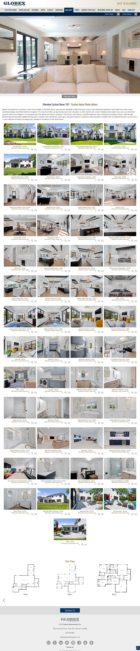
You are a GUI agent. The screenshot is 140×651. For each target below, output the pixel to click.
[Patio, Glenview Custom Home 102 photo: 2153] (82, 544)
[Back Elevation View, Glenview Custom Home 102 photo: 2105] (31, 179)
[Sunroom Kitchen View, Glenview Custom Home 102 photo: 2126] (65, 331)
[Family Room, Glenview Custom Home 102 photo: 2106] (65, 179)
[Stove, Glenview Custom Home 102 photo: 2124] (132, 301)
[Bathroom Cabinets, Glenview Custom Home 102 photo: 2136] (132, 392)
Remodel (59, 10)
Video (77, 10)
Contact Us (70, 610)
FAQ (123, 10)
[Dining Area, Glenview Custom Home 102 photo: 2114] (65, 240)
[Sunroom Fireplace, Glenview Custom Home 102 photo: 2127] (98, 331)
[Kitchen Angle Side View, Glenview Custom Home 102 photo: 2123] (98, 301)
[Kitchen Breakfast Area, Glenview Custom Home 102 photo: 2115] (98, 240)
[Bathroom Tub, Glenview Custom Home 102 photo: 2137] (31, 423)
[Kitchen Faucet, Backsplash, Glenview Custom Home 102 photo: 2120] (132, 271)
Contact (131, 10)
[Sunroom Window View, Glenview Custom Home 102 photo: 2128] (132, 331)
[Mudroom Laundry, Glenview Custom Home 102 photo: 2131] (98, 362)
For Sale (88, 10)
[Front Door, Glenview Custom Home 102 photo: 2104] (132, 149)
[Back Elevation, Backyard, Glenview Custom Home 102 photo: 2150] (65, 514)
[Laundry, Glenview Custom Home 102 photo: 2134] (65, 392)
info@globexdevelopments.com (70, 637)
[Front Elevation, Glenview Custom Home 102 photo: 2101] (31, 149)
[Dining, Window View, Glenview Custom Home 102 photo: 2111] (98, 210)
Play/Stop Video (69, 96)
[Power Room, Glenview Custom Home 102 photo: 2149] (31, 514)
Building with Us (105, 10)
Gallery (68, 10)
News (117, 10)
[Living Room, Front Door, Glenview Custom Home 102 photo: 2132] (132, 362)
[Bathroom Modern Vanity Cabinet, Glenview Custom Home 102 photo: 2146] (65, 483)
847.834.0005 (127, 3)
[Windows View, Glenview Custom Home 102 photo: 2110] (65, 210)
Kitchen (35, 10)
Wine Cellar (24, 10)
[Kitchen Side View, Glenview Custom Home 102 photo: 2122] (65, 301)
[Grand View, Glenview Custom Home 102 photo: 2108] (132, 179)
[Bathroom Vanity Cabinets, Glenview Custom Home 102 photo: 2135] (98, 392)
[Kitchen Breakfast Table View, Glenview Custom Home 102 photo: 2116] (132, 240)
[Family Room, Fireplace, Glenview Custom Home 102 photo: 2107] (98, 179)
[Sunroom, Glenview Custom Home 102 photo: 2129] (31, 362)
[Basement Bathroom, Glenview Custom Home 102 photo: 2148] (132, 483)
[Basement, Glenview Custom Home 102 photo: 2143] (98, 453)
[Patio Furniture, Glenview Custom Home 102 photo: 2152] (132, 514)
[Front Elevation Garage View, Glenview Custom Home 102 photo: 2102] (65, 149)
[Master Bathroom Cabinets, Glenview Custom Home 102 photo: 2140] (132, 423)
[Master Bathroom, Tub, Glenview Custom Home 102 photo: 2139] (98, 423)
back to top (138, 648)
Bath (43, 10)
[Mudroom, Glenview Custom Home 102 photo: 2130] (65, 362)
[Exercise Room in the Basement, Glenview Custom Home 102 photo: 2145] (31, 483)
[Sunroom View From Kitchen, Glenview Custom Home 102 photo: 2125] (31, 331)
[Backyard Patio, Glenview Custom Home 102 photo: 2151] (98, 514)
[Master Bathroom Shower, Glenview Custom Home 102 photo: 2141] (31, 453)
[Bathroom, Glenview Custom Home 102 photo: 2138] (65, 423)
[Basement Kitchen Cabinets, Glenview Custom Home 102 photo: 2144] (132, 453)
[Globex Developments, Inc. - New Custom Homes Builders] (14, 4)
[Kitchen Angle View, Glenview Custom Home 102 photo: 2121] (31, 301)
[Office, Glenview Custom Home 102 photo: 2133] (31, 392)
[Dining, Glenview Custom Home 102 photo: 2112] (132, 210)
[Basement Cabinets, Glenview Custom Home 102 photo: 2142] (65, 453)
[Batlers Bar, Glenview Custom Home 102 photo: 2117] (31, 271)
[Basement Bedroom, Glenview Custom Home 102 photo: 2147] (98, 483)
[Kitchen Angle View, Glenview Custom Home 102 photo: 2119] (98, 271)
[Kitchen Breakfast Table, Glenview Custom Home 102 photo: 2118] (65, 271)
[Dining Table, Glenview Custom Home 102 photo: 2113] (31, 240)
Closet (50, 10)
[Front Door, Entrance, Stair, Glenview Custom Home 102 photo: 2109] (31, 210)
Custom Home (11, 10)
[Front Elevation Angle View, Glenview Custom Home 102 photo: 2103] (98, 149)
